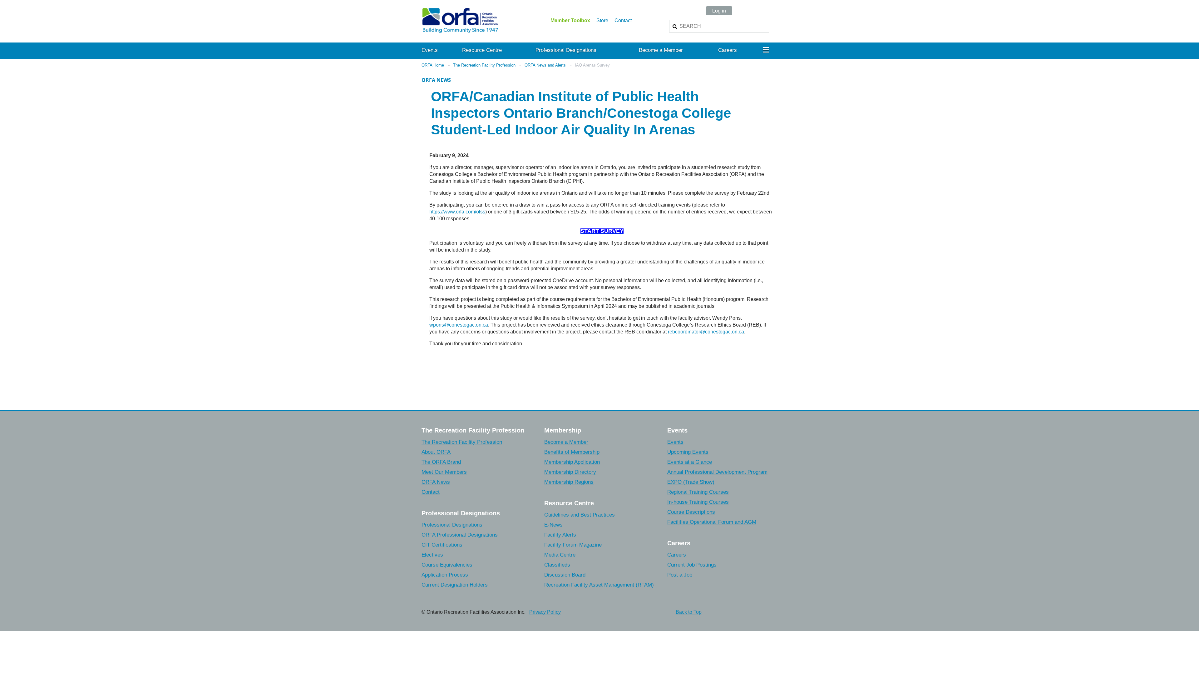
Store (602, 20)
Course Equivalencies (447, 565)
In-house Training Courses (698, 502)
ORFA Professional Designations (460, 535)
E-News (553, 525)
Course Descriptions (691, 512)
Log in (719, 10)
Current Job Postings (692, 565)
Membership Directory (570, 472)
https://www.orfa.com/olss (457, 211)
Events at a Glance (689, 462)
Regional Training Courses (698, 492)
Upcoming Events (687, 452)
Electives (432, 555)
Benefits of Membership (572, 452)
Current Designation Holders (455, 585)
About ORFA (436, 452)
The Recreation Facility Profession (484, 65)
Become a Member (566, 442)
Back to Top (689, 612)
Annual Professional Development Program (717, 472)
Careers (676, 555)
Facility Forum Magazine (573, 545)
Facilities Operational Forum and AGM (711, 522)
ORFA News (436, 482)
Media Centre (559, 555)
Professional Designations (452, 525)
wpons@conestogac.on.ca (458, 325)
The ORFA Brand (441, 462)
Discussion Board (564, 575)
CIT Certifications (442, 545)
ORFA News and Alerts (545, 65)
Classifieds (557, 565)
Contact (623, 20)
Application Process (445, 575)
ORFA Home (433, 65)
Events (675, 442)
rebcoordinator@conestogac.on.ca (706, 331)
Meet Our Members (444, 472)
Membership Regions (569, 482)
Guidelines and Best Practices (579, 515)
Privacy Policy (545, 612)
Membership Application (572, 462)
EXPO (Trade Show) (690, 482)
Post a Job (679, 575)
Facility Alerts (560, 535)
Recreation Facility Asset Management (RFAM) (599, 585)
